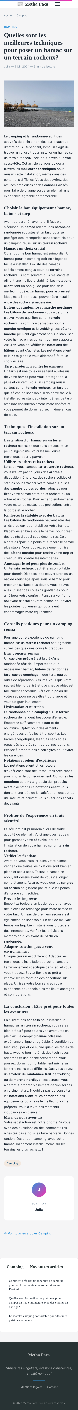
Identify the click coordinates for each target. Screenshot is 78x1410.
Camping (22, 15)
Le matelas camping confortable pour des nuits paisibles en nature (38, 1318)
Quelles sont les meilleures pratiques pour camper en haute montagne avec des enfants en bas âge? (38, 1303)
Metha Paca (32, 4)
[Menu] (57, 4)
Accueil (8, 15)
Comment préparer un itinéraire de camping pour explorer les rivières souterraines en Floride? (36, 1285)
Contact (52, 1387)
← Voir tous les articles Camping (28, 1233)
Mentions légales (31, 1387)
